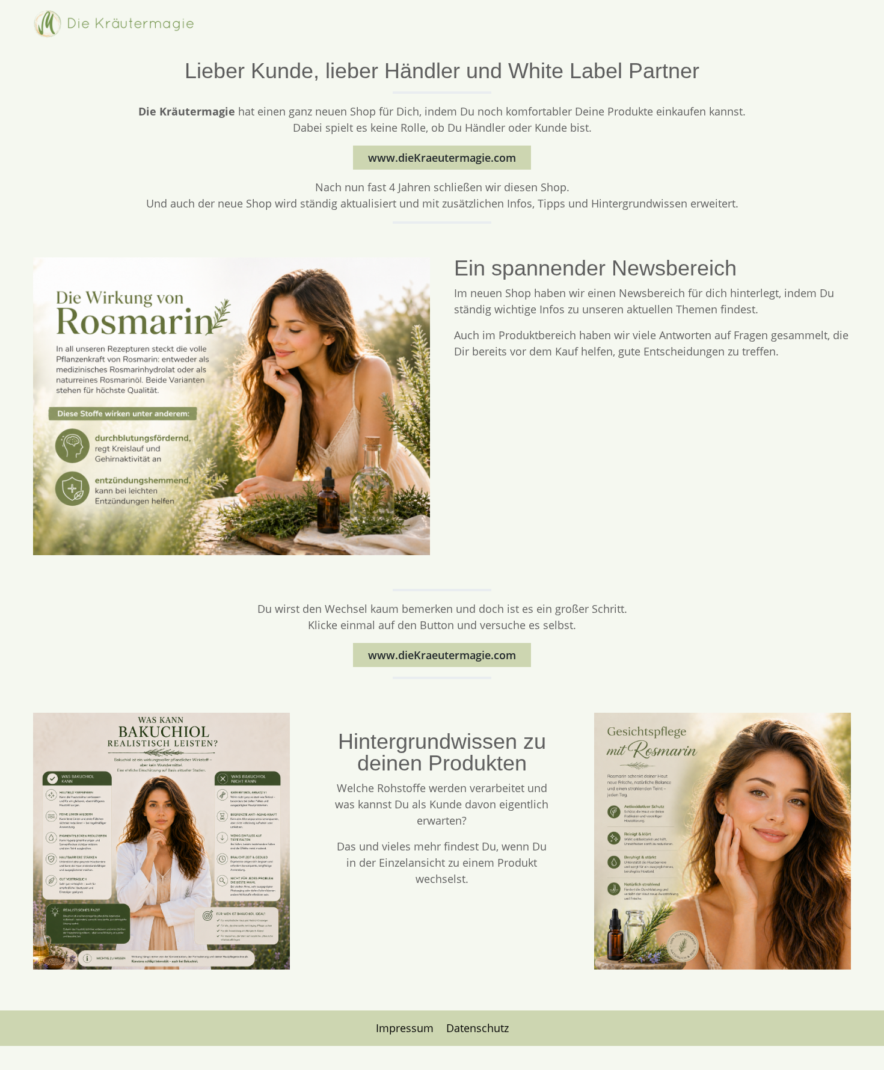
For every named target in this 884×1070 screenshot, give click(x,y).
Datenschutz (477, 1028)
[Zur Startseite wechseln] (115, 24)
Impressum (406, 1028)
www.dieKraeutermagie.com (442, 157)
